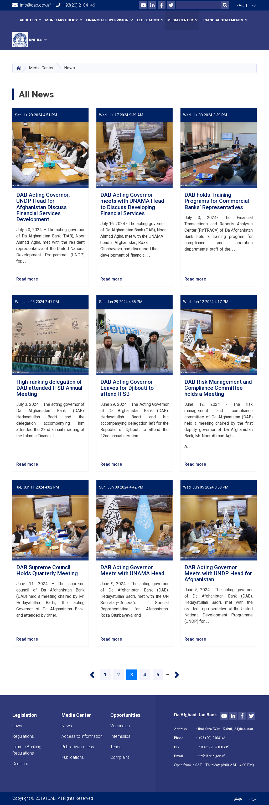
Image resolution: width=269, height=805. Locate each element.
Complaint (119, 757)
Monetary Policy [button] (61, 20)
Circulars (20, 763)
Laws (17, 725)
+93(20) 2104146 (79, 5)
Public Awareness (77, 746)
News (66, 725)
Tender (116, 746)
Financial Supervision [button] (107, 20)
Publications (72, 757)
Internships (120, 736)
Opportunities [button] (28, 40)
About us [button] (28, 20)
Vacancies (120, 725)
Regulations (23, 736)
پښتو (240, 5)
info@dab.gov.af (35, 5)
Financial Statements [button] (222, 20)
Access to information (81, 736)
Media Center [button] (180, 20)
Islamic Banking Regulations (26, 750)
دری (254, 5)
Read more (27, 279)
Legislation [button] (148, 20)
